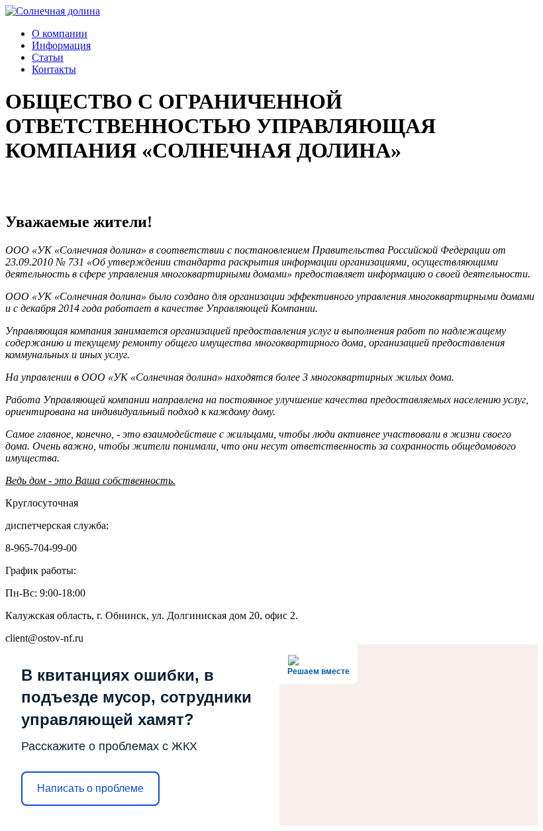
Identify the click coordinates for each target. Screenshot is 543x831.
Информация (61, 45)
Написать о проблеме (90, 788)
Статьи (48, 57)
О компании (59, 33)
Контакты (54, 69)
